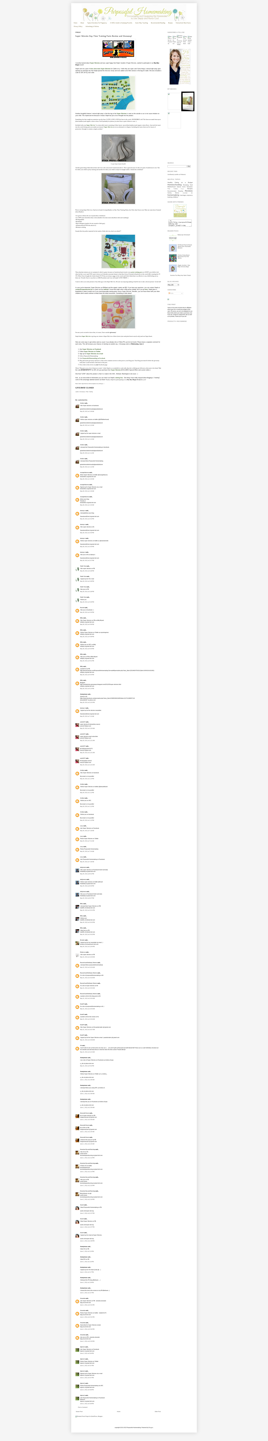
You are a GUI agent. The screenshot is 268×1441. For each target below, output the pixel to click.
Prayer (182, 188)
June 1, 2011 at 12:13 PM (87, 1158)
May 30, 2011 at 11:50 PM (87, 946)
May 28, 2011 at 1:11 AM (87, 453)
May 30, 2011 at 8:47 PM (87, 898)
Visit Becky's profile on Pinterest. (177, 174)
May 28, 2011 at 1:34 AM (87, 505)
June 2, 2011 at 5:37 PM (87, 1365)
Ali (81, 1045)
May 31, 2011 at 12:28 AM (87, 957)
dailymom (83, 867)
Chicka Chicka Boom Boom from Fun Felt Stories (184, 256)
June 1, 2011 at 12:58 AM (87, 1079)
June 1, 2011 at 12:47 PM (87, 1213)
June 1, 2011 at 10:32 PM (87, 1329)
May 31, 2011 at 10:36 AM (87, 1019)
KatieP (82, 1004)
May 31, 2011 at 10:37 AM (87, 1029)
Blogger (151, 1427)
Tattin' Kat (83, 566)
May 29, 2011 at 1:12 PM (87, 820)
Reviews (189, 191)
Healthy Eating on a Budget (180, 182)
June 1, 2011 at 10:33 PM (87, 1341)
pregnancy (190, 195)
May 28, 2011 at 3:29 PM (87, 602)
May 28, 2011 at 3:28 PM (87, 571)
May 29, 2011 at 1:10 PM (87, 778)
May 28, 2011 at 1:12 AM (87, 467)
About (82, 23)
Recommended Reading (158, 23)
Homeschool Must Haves (183, 23)
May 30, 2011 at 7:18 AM (87, 830)
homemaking (173, 195)
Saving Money (173, 193)
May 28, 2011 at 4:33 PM (87, 612)
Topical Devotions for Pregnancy (97, 23)
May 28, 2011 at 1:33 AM (87, 479)
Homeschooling (175, 185)
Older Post (158, 1411)
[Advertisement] (181, 145)
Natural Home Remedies (185, 187)
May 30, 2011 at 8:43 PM (87, 886)
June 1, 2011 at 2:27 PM (87, 1292)
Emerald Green (84, 1113)
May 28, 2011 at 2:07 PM (87, 560)
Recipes (170, 23)
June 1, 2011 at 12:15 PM (87, 1185)
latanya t (82, 510)
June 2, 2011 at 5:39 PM (87, 1403)
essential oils (188, 193)
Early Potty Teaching (141, 23)
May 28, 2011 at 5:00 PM (87, 648)
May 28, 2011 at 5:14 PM (87, 688)
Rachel (82, 607)
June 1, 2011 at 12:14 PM (87, 1171)
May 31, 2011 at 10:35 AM (87, 1009)
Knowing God (188, 185)
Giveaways (82, 391)
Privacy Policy (78, 26)
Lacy (81, 826)
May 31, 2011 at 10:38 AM (87, 1040)
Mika (81, 903)
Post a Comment (82, 1407)
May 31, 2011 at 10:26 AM (87, 967)
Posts (171, 293)
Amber (82, 403)
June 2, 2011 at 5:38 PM (87, 1390)
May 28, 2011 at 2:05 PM (87, 546)
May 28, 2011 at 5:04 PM (87, 674)
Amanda (82, 1298)
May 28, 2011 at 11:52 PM (87, 702)
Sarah (82, 1205)
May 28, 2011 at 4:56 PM (87, 624)
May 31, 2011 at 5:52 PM (87, 1066)
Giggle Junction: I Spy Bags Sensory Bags (184, 266)
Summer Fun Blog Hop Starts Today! (180, 275)
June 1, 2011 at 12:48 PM (87, 1241)
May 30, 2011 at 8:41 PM (87, 874)
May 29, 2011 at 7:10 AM (87, 716)
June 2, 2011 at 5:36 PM (87, 1353)
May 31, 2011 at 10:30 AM (87, 988)
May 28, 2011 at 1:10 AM (87, 425)
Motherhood (172, 187)
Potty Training (89, 391)
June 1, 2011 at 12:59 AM (87, 1107)
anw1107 (82, 722)
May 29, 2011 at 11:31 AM (87, 740)
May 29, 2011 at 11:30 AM (87, 728)
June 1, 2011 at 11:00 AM (87, 1131)
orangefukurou (84, 472)
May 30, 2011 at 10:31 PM (87, 910)
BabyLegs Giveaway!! (184, 235)
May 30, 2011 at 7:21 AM (87, 841)
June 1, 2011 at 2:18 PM (87, 1282)
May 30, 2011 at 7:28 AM (87, 861)
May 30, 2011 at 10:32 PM (87, 922)
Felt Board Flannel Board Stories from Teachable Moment (185, 246)
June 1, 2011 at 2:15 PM (87, 1251)
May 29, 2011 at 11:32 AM (87, 765)
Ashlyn (82, 770)
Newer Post (79, 1411)
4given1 (82, 1347)
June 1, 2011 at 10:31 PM (87, 1305)
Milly (81, 618)
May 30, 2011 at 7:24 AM (87, 851)
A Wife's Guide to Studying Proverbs (121, 23)
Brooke (82, 940)
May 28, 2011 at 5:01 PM (87, 661)
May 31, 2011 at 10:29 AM (87, 977)
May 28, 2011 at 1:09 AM (87, 411)
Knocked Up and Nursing (87, 1149)
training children (173, 197)
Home (75, 23)
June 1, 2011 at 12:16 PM (87, 1199)
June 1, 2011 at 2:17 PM (87, 1272)
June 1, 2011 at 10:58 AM (87, 1119)
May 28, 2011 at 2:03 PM (87, 532)
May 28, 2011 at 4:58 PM (87, 636)
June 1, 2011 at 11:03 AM (87, 1144)
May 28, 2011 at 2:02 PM (87, 519)
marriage (183, 195)
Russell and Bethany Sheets (88, 962)
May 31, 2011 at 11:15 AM (87, 1052)
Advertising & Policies (92, 26)
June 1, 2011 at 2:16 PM (87, 1261)
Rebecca (82, 952)
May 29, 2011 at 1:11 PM (87, 792)
